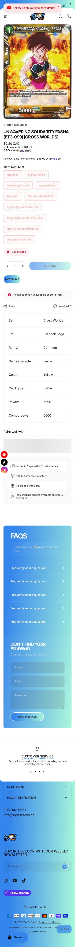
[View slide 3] (40, 771)
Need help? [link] (65, 306)
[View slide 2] (35, 771)
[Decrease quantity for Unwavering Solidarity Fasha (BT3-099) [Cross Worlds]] (7, 266)
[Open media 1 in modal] (65, 30)
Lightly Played (36, 174)
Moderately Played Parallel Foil (25, 217)
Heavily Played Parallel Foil (23, 228)
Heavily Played (47, 185)
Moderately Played (18, 185)
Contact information (37, 932)
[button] (19, 148)
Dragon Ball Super (15, 124)
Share (11, 306)
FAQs (35, 546)
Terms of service (44, 927)
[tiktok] (4, 462)
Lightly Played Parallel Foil (22, 207)
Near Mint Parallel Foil (41, 196)
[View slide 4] (44, 771)
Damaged (12, 196)
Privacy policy (28, 927)
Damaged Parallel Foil (19, 239)
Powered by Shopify (50, 922)
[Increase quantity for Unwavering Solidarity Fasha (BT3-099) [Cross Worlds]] (22, 266)
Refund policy (14, 927)
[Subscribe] (65, 866)
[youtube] (4, 453)
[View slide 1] (31, 771)
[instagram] (4, 471)
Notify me (12, 279)
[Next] (70, 4)
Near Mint (12, 174)
